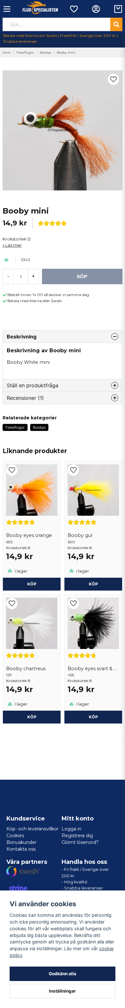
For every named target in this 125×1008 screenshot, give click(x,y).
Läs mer (13, 245)
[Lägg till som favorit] (73, 9)
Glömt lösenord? (80, 842)
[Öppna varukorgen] (118, 9)
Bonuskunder (21, 842)
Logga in (71, 829)
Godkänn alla (62, 973)
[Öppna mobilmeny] (7, 9)
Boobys (45, 52)
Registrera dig (77, 835)
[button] (113, 79)
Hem (7, 52)
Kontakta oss (21, 849)
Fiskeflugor (25, 52)
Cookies (15, 835)
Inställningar (62, 991)
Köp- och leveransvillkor (32, 829)
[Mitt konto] (96, 9)
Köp (32, 584)
